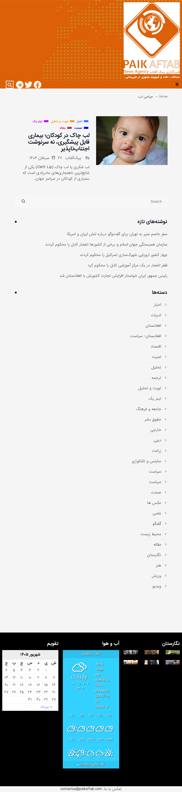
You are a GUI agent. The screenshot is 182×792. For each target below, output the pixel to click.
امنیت (156, 357)
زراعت (156, 451)
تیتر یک (154, 399)
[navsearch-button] (10, 84)
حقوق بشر (152, 420)
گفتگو (156, 524)
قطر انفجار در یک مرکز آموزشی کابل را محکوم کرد (127, 265)
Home (163, 96)
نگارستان (154, 555)
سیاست (155, 472)
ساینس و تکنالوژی (146, 461)
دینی (157, 440)
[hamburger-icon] (177, 84)
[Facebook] (37, 84)
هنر (158, 565)
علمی (157, 513)
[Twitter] (28, 84)
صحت (156, 492)
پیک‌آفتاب (73, 158)
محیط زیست (150, 534)
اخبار (157, 305)
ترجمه (156, 378)
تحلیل (156, 367)
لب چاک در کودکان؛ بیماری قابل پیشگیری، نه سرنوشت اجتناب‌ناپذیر (58, 142)
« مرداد (46, 707)
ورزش (156, 576)
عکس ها (154, 503)
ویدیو (156, 586)
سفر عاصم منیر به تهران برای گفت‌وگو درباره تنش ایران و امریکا (117, 234)
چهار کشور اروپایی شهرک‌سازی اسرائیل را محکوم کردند (123, 255)
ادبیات (156, 315)
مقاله (157, 545)
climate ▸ (91, 765)
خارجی (155, 430)
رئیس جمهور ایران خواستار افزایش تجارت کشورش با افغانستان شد (113, 276)
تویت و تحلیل (149, 388)
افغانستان (153, 326)
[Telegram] (20, 84)
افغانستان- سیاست (145, 336)
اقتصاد (156, 347)
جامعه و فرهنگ (148, 409)
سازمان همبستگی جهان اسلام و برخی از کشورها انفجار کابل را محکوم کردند (106, 245)
